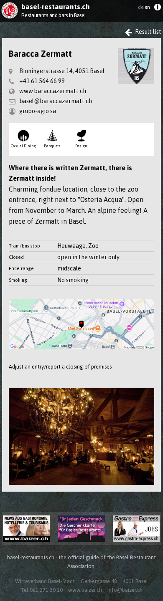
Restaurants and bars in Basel (53, 15)
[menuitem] (157, 9)
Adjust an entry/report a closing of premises (60, 367)
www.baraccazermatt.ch (52, 91)
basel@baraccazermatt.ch (55, 101)
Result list (147, 31)
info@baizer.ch (125, 590)
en (144, 7)
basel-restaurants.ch (55, 7)
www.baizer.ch (85, 590)
